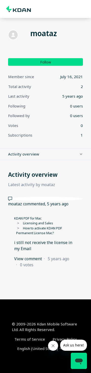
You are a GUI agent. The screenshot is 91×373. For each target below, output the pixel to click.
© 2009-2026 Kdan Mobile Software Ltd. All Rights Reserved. (44, 326)
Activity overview (23, 154)
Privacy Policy (65, 339)
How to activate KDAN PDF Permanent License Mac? (39, 230)
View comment (28, 258)
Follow (45, 62)
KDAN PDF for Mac (27, 218)
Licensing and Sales (38, 223)
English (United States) (38, 348)
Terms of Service (29, 339)
